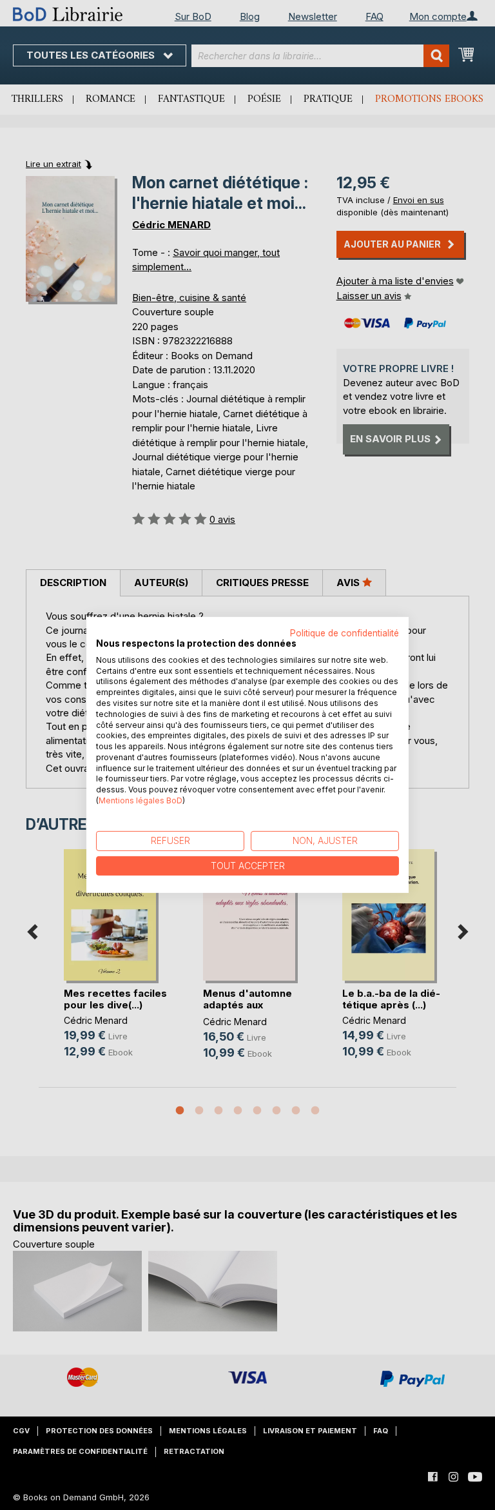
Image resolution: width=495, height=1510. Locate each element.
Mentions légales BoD (140, 800)
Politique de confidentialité (344, 633)
